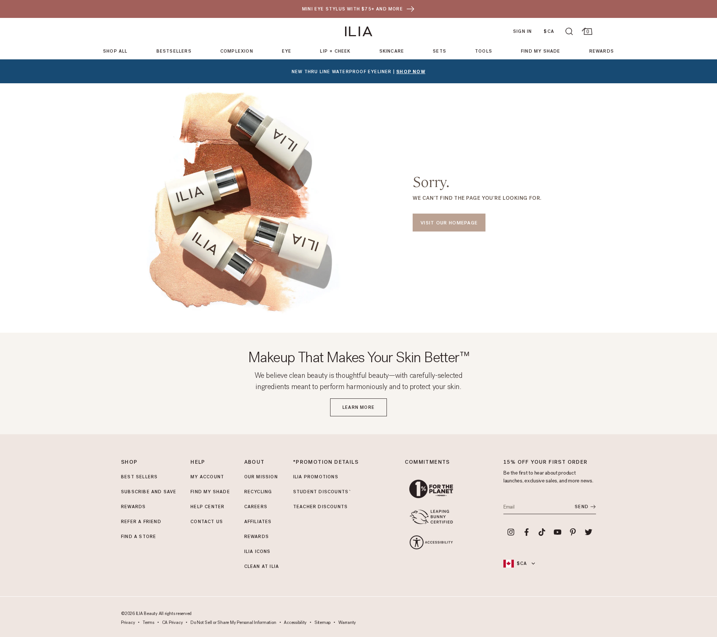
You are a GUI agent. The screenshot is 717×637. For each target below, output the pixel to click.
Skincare (391, 51)
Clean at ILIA (261, 566)
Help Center (207, 507)
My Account (207, 477)
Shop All (115, 51)
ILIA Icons (257, 551)
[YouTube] (557, 532)
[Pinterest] (573, 532)
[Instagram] (510, 532)
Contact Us (206, 522)
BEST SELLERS (139, 477)
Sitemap (322, 622)
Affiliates (258, 522)
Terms (148, 622)
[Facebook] (526, 532)
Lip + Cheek (335, 51)
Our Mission (261, 477)
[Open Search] (569, 31)
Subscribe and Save (149, 492)
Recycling (258, 492)
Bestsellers (174, 51)
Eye (287, 51)
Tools (483, 51)
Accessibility (295, 622)
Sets (439, 51)
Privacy (128, 622)
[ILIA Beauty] (358, 31)
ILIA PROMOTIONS (315, 477)
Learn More (358, 407)
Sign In (522, 31)
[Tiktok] (541, 532)
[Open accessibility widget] (431, 542)
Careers (255, 507)
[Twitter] (588, 532)
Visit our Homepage (449, 223)
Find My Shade (541, 51)
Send (582, 507)
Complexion (236, 51)
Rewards (601, 51)
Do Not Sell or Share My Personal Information (233, 622)
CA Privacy (172, 622)
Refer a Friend (141, 522)
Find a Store (138, 537)
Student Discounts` (322, 492)
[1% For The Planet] (431, 488)
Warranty (347, 622)
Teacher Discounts (320, 507)
